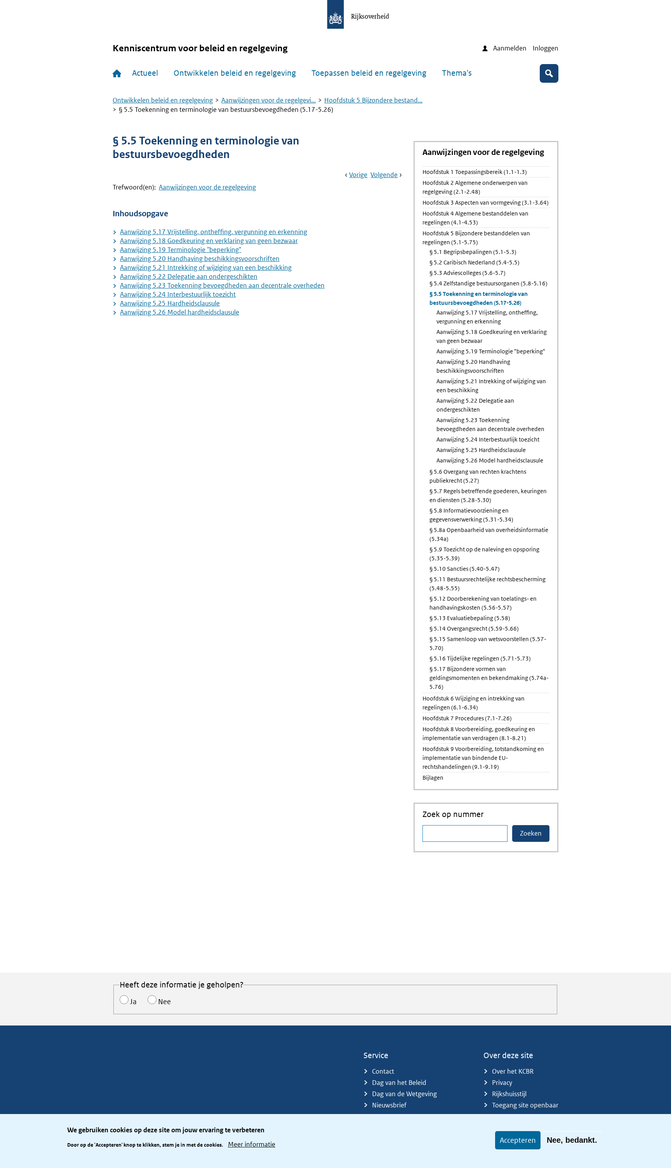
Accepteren (518, 1140)
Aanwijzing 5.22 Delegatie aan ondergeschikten (188, 276)
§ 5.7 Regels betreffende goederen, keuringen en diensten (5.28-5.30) (488, 495)
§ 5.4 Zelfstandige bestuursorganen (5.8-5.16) (488, 283)
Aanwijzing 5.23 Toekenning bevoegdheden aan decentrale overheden (222, 285)
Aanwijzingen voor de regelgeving (207, 187)
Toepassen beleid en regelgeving (368, 73)
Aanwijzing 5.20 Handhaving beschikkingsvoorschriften (200, 258)
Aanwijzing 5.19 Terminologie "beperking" (180, 249)
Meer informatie (251, 1144)
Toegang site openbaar (525, 1105)
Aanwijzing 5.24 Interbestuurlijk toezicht (178, 294)
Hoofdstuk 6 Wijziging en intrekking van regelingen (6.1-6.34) (473, 703)
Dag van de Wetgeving (404, 1094)
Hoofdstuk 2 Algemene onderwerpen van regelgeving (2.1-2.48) (475, 187)
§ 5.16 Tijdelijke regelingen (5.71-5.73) (480, 658)
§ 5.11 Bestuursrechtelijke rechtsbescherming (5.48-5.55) (487, 583)
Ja (133, 1001)
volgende (384, 174)
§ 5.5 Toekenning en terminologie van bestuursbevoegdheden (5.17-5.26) (478, 298)
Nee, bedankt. (572, 1140)
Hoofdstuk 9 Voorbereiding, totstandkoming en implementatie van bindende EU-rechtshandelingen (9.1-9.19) (483, 757)
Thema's (457, 73)
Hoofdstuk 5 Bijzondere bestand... (373, 100)
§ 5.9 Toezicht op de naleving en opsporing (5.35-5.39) (484, 554)
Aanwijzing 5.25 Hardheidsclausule (170, 303)
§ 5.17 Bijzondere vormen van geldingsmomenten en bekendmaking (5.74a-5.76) (489, 677)
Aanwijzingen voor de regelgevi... (268, 100)
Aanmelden (510, 48)
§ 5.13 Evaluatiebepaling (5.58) (469, 618)
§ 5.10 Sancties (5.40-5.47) (464, 568)
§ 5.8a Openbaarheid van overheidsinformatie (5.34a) (488, 534)
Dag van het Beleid (399, 1082)
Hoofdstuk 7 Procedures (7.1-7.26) (467, 718)
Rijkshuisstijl (509, 1094)
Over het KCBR (513, 1071)
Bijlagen (432, 777)
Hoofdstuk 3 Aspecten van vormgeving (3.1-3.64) (485, 202)
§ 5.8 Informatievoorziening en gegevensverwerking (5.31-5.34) (471, 515)
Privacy (502, 1082)
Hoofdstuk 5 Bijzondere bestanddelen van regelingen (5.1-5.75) (476, 237)
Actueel (145, 73)
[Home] (118, 73)
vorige (358, 174)
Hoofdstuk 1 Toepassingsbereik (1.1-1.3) (474, 172)
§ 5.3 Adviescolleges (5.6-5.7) (467, 272)
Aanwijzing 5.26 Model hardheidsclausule (179, 312)
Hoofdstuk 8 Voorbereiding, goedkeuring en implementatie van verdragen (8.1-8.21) (478, 733)
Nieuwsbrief (389, 1105)
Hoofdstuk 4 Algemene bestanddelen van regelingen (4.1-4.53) (475, 218)
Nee (164, 1001)
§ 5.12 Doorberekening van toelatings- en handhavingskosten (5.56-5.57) (483, 603)
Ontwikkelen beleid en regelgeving (235, 73)
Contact (383, 1071)
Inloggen (545, 48)
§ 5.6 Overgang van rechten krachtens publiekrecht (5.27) (477, 476)
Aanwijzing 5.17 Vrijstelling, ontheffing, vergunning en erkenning (213, 232)
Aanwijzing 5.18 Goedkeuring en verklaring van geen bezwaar (209, 240)
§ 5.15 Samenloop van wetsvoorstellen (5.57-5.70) (487, 643)
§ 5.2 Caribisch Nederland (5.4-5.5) (474, 262)
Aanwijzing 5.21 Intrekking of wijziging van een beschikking (206, 267)
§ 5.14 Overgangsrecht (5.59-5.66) (474, 628)
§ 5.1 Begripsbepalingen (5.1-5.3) (472, 251)
